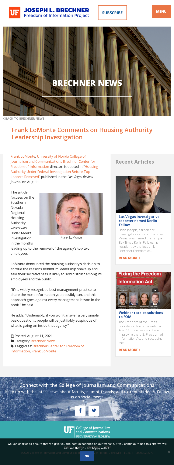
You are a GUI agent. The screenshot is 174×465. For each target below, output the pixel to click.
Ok (87, 456)
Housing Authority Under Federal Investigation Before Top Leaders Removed (54, 171)
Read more (129, 258)
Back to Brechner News (24, 118)
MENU (161, 11)
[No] (169, 452)
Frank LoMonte (23, 156)
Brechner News (43, 341)
